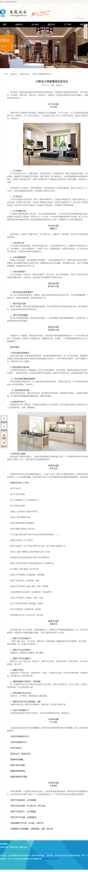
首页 (5, 25)
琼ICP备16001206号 (49, 859)
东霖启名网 (14, 847)
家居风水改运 (24, 74)
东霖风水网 (23, 847)
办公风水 (35, 25)
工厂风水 (67, 25)
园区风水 (51, 25)
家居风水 (19, 25)
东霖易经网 (4, 847)
